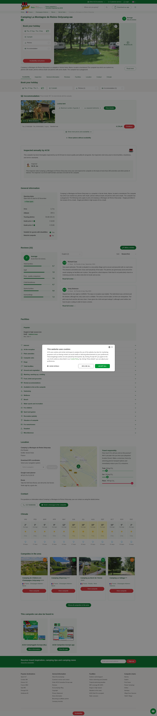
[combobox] (109, 347)
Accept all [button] (102, 366)
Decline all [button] (86, 366)
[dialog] (78, 358)
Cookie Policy (75, 359)
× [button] (112, 347)
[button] (53, 366)
